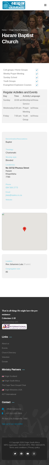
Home (4, 30)
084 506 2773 (12, 188)
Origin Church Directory (18, 30)
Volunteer (6, 357)
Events (5, 348)
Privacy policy (34, 447)
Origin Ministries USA (13, 390)
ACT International (9, 394)
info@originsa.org (14, 409)
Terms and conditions (18, 447)
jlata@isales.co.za (14, 195)
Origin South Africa (12, 381)
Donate (5, 361)
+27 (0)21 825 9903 (14, 413)
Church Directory (9, 352)
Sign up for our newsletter (12, 424)
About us (5, 343)
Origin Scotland (10, 376)
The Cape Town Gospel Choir (14, 385)
